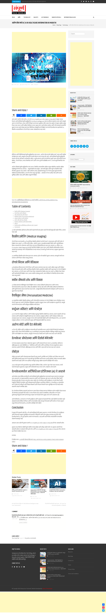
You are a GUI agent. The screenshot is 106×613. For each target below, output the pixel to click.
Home (69, 565)
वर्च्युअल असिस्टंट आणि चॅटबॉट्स (21, 218)
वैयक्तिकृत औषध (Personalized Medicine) (24, 216)
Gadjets (36, 17)
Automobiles (45, 17)
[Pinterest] (86, 1)
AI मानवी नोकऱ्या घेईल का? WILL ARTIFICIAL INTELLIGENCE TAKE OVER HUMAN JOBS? (38, 440)
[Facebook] (81, 1)
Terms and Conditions (73, 573)
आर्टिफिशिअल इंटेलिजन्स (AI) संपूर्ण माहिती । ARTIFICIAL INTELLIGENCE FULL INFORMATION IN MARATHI (35, 201)
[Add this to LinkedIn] (41, 115)
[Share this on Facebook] (21, 115)
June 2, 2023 (14, 518)
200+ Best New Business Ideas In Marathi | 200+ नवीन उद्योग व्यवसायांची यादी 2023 (80, 206)
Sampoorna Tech (26, 84)
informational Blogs (70, 17)
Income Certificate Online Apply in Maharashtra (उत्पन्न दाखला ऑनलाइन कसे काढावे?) (84, 122)
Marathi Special (56, 17)
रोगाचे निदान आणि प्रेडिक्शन (20, 213)
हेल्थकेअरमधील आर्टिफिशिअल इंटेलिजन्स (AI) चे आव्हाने (25, 225)
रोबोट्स (16, 223)
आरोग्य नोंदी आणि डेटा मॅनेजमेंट (20, 220)
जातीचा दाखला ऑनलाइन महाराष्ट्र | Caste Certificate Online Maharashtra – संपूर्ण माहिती (84, 114)
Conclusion (17, 227)
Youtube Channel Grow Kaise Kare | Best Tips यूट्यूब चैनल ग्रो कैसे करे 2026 (80, 226)
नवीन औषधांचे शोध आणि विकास (21, 214)
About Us (70, 552)
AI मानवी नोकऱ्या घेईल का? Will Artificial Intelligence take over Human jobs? (57, 490)
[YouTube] (93, 1)
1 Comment (35, 84)
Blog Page (70, 556)
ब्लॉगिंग (19, 17)
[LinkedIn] (88, 1)
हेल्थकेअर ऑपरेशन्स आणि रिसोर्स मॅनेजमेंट (23, 221)
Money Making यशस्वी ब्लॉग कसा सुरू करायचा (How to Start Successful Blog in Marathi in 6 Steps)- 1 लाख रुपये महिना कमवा (38, 492)
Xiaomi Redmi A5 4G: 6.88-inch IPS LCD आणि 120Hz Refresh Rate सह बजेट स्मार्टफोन (38, 1)
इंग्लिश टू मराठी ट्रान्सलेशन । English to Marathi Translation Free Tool (19, 490)
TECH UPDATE (16, 1)
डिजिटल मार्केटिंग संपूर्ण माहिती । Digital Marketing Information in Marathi (80, 185)
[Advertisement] (39, 42)
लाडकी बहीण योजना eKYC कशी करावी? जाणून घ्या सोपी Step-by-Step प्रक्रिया (83, 99)
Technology (27, 17)
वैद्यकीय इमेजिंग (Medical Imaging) (22, 211)
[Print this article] (51, 115)
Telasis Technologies (47, 588)
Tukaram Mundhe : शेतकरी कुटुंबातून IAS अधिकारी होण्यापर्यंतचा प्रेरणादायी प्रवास (84, 106)
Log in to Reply (23, 522)
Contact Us (70, 560)
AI (25, 241)
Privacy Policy (71, 569)
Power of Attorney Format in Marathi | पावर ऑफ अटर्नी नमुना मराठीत (83, 130)
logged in (22, 538)
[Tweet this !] (31, 115)
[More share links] (61, 115)
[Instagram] (90, 1)
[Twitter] (83, 1)
